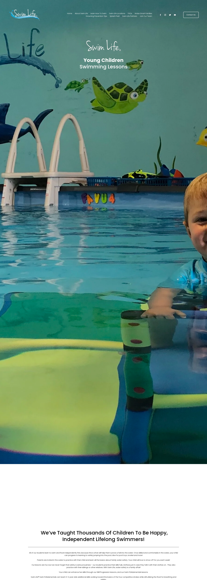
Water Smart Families (143, 13)
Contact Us (191, 15)
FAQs (130, 13)
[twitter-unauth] (170, 15)
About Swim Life (81, 13)
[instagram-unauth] (165, 15)
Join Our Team (146, 16)
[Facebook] (160, 15)
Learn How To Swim (98, 13)
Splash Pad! (115, 16)
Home (69, 13)
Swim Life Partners (129, 16)
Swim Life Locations (117, 13)
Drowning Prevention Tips (96, 16)
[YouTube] (175, 15)
